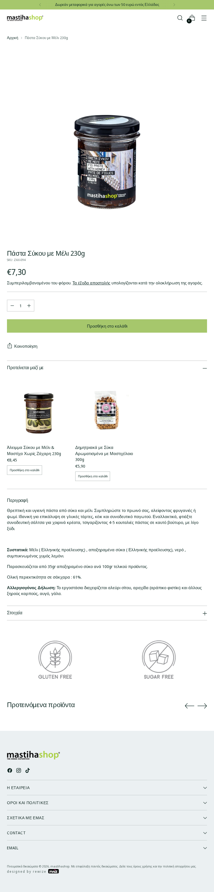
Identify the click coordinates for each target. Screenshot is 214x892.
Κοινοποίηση (25, 346)
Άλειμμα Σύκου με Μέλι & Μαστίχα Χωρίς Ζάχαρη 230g (34, 450)
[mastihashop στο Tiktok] (28, 771)
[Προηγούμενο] (40, 4)
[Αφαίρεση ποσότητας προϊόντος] (12, 305)
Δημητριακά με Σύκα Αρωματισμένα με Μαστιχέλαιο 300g (104, 453)
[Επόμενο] (174, 4)
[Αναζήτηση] (180, 18)
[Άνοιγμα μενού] (204, 18)
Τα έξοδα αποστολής (91, 283)
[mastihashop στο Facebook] (10, 771)
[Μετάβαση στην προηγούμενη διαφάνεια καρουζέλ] (189, 706)
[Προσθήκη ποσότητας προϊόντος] (29, 305)
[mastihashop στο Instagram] (19, 771)
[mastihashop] (25, 18)
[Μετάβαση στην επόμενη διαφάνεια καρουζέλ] (202, 705)
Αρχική (12, 37)
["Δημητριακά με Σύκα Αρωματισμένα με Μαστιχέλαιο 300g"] (107, 408)
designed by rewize (27, 871)
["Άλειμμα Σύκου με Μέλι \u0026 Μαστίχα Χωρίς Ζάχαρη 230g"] (38, 408)
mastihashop (59, 866)
